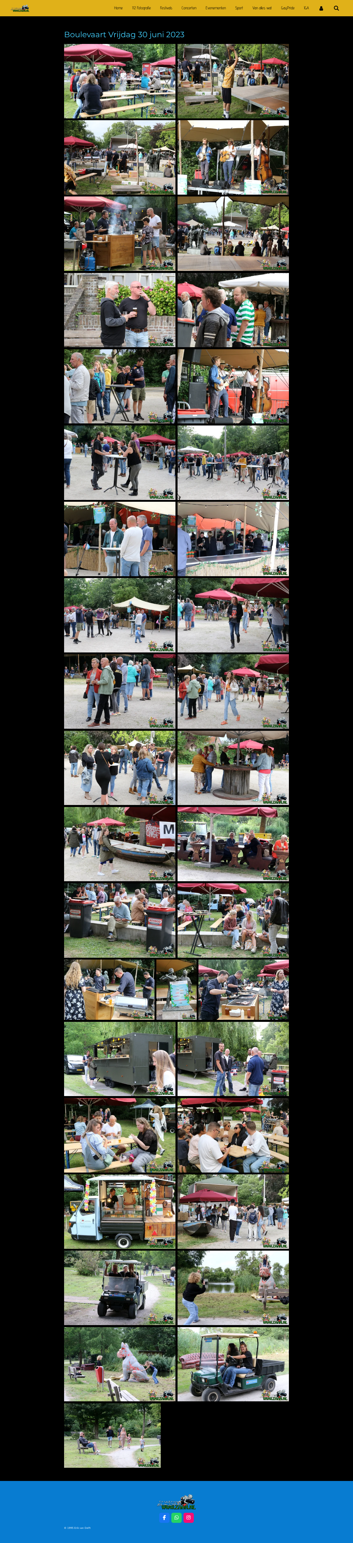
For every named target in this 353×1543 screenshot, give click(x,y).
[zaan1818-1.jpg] (233, 310)
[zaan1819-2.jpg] (233, 386)
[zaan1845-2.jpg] (233, 1288)
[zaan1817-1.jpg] (119, 386)
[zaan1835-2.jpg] (176, 990)
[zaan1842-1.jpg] (119, 1211)
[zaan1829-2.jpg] (233, 768)
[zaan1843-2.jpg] (119, 1288)
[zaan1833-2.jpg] (233, 920)
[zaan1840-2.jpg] (233, 1135)
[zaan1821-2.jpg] (233, 462)
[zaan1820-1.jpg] (119, 462)
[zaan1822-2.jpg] (119, 539)
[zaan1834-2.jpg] (109, 990)
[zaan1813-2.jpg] (233, 233)
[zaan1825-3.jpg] (233, 615)
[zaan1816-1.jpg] (119, 310)
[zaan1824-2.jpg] (233, 539)
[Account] (321, 8)
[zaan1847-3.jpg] (112, 1435)
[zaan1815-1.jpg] (233, 157)
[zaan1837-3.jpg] (119, 1059)
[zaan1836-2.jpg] (243, 990)
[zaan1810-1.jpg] (119, 81)
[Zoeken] (336, 8)
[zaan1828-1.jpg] (119, 768)
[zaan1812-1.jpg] (119, 157)
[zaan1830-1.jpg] (119, 844)
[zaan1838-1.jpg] (233, 1059)
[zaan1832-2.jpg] (233, 844)
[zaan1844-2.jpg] (119, 1364)
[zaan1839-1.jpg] (119, 1135)
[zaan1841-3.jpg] (233, 1211)
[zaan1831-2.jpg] (119, 920)
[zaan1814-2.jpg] (119, 233)
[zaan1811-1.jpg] (233, 81)
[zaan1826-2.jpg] (233, 691)
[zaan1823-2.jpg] (119, 615)
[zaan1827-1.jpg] (119, 691)
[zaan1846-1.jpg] (233, 1364)
